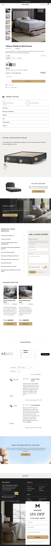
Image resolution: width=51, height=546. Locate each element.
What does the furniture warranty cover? (10, 259)
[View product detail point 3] (36, 159)
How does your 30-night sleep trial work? (10, 255)
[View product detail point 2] (21, 161)
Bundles (29, 498)
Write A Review (45, 354)
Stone (7, 64)
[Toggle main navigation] (3, 4)
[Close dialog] (48, 503)
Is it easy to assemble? (6, 239)
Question (31, 253)
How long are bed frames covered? (8, 266)
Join (16, 493)
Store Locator (42, 486)
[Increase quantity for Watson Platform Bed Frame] (10, 81)
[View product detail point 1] (8, 159)
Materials (4, 115)
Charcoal (10, 64)
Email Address (32, 247)
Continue (37, 537)
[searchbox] (14, 367)
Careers (40, 488)
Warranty (4, 125)
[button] (9, 1)
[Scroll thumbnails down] (8, 41)
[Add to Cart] (28, 81)
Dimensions (5, 108)
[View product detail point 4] (5, 165)
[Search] (45, 4)
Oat (14, 64)
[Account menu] (41, 4)
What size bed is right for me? (7, 235)
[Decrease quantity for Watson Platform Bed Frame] (7, 81)
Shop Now (10, 324)
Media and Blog (30, 488)
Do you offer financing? (6, 263)
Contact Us (29, 490)
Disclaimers (41, 490)
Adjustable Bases (42, 498)
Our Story (29, 486)
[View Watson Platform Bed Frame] (8, 11)
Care (3, 118)
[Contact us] (43, 4)
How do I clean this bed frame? (7, 252)
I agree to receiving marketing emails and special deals (10, 497)
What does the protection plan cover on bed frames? (10, 270)
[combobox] (26, 367)
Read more (29, 422)
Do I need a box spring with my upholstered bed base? (10, 248)
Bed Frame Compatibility (7, 111)
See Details (43, 73)
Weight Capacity (6, 122)
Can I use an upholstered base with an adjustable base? (9, 243)
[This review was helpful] (37, 400)
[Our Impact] (25, 454)
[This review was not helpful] (40, 400)
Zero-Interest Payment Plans (31, 1)
